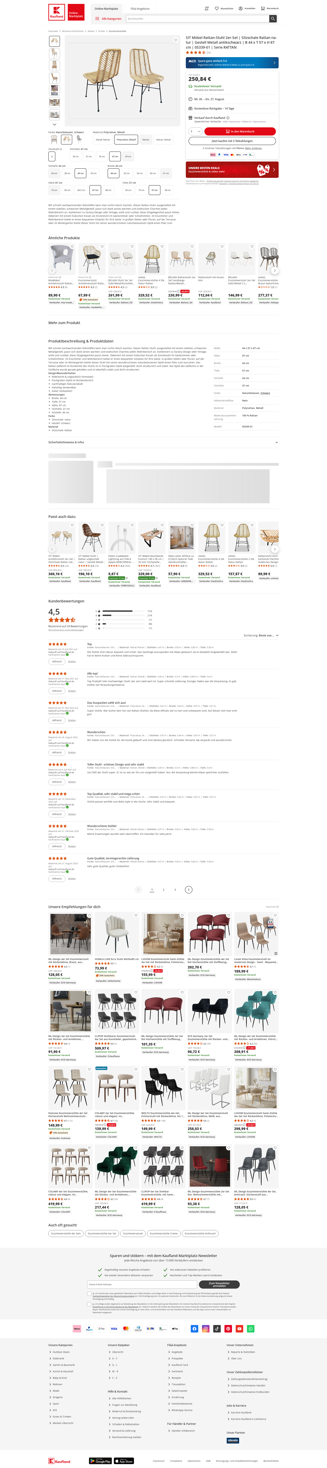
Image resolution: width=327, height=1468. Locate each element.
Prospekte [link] (177, 1358)
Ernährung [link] (178, 1397)
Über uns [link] (236, 1358)
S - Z (114, 1377)
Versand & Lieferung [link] (124, 1430)
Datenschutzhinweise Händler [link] (248, 1385)
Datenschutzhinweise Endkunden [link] (250, 1392)
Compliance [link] (176, 1460)
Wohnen (57, 1384)
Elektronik (58, 1358)
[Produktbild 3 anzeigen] (54, 65)
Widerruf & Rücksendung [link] (126, 1411)
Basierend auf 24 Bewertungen (68, 626)
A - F (114, 1358)
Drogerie (58, 1397)
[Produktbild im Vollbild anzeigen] (122, 80)
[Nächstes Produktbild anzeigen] (54, 124)
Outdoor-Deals (61, 1352)
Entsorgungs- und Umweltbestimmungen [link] (237, 1460)
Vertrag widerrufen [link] (123, 1417)
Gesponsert (53, 277)
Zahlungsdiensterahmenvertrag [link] (249, 1379)
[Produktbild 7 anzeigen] (54, 114)
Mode (56, 1390)
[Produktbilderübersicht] (54, 80)
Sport (56, 1403)
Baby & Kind (60, 1377)
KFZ (55, 1410)
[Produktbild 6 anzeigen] (54, 102)
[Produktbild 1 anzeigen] (54, 41)
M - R (115, 1371)
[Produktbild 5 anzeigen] (54, 90)
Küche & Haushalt (63, 1371)
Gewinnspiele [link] (179, 1390)
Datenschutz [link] (194, 1460)
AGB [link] (208, 1460)
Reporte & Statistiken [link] (243, 1352)
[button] (124, 611)
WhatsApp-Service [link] (182, 1410)
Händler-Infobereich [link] (183, 1430)
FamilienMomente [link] (182, 1403)
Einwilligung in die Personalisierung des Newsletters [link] (115, 1306)
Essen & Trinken (62, 1416)
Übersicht (117, 1352)
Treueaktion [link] (178, 1384)
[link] (140, 8)
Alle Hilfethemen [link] (121, 1398)
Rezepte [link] (176, 1377)
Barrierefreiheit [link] (271, 1460)
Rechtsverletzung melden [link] (126, 1437)
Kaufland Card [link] (180, 1364)
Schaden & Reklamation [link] (125, 1424)
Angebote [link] (177, 1352)
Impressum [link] (159, 1460)
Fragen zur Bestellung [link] (124, 1404)
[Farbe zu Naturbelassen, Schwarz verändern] (66, 140)
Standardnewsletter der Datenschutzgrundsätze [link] (113, 1296)
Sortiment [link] (177, 1371)
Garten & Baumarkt (64, 1364)
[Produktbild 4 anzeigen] (54, 78)
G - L (114, 1364)
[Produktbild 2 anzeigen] (54, 53)
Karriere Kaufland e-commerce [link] (248, 1419)
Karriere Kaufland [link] (241, 1412)
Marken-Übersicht (63, 1423)
